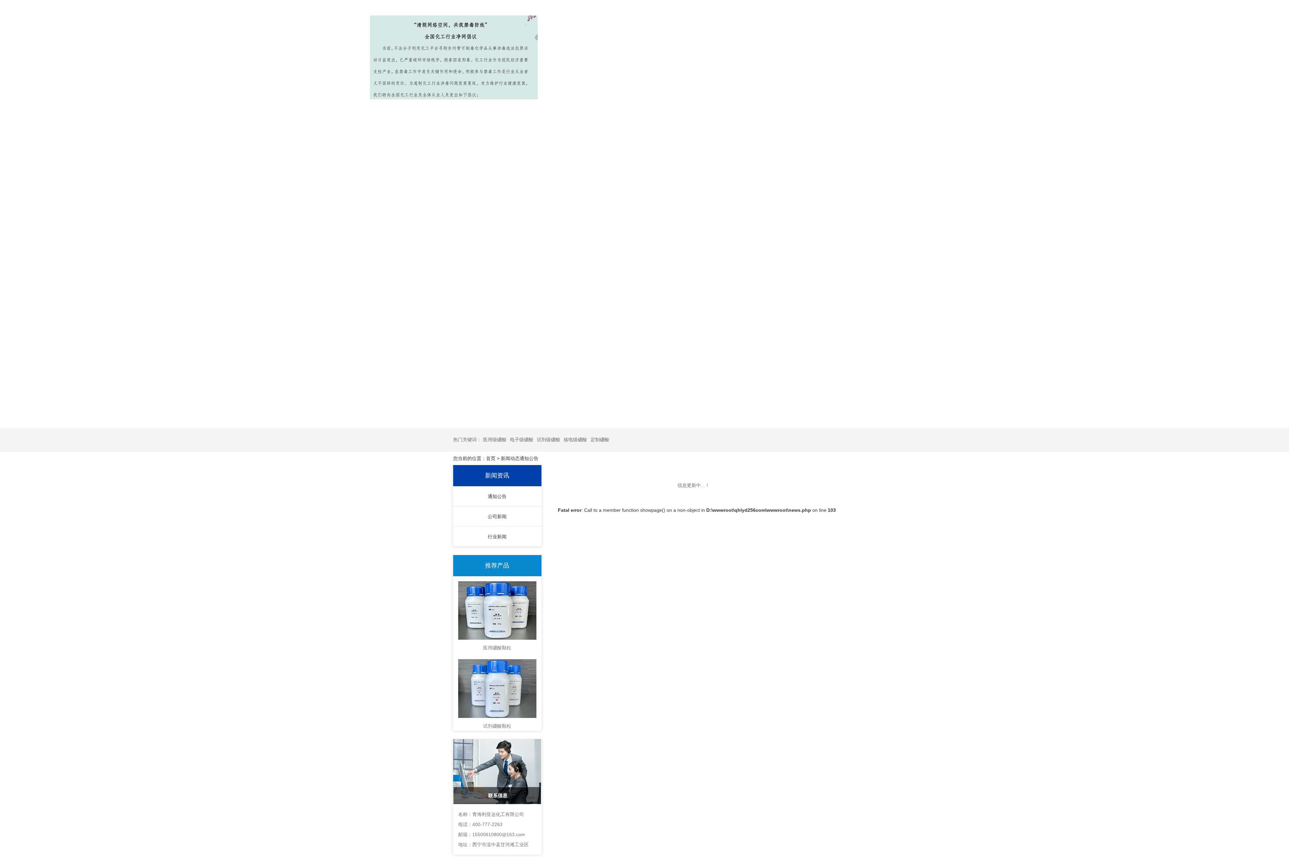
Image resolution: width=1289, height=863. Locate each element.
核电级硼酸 (575, 439)
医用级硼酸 (495, 439)
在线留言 (729, 26)
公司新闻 (497, 516)
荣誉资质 (671, 26)
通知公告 (497, 496)
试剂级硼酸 (548, 439)
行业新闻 (497, 536)
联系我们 (787, 26)
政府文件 (845, 26)
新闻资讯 (613, 26)
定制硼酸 (599, 439)
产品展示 (555, 26)
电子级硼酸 (521, 439)
